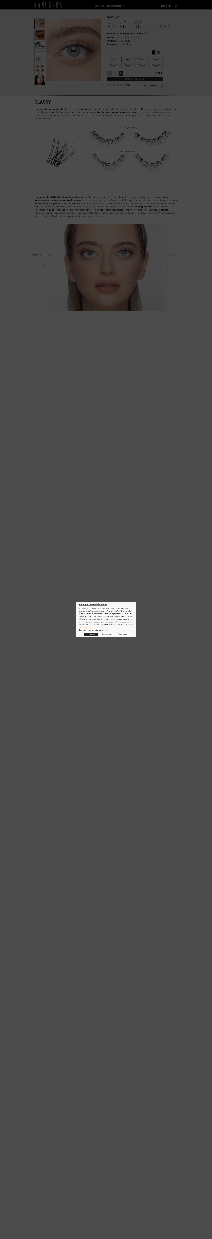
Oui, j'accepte (90, 634)
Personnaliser (122, 634)
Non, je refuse (107, 634)
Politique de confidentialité (93, 604)
